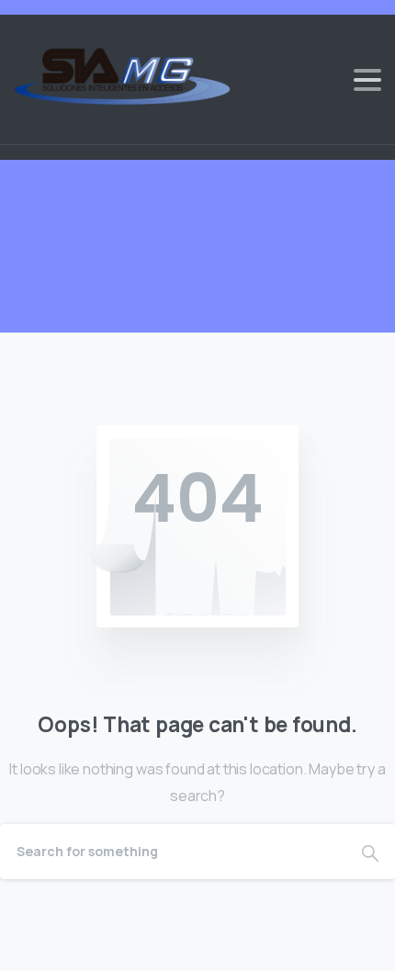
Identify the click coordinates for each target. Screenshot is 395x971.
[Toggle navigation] (367, 80)
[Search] (370, 851)
